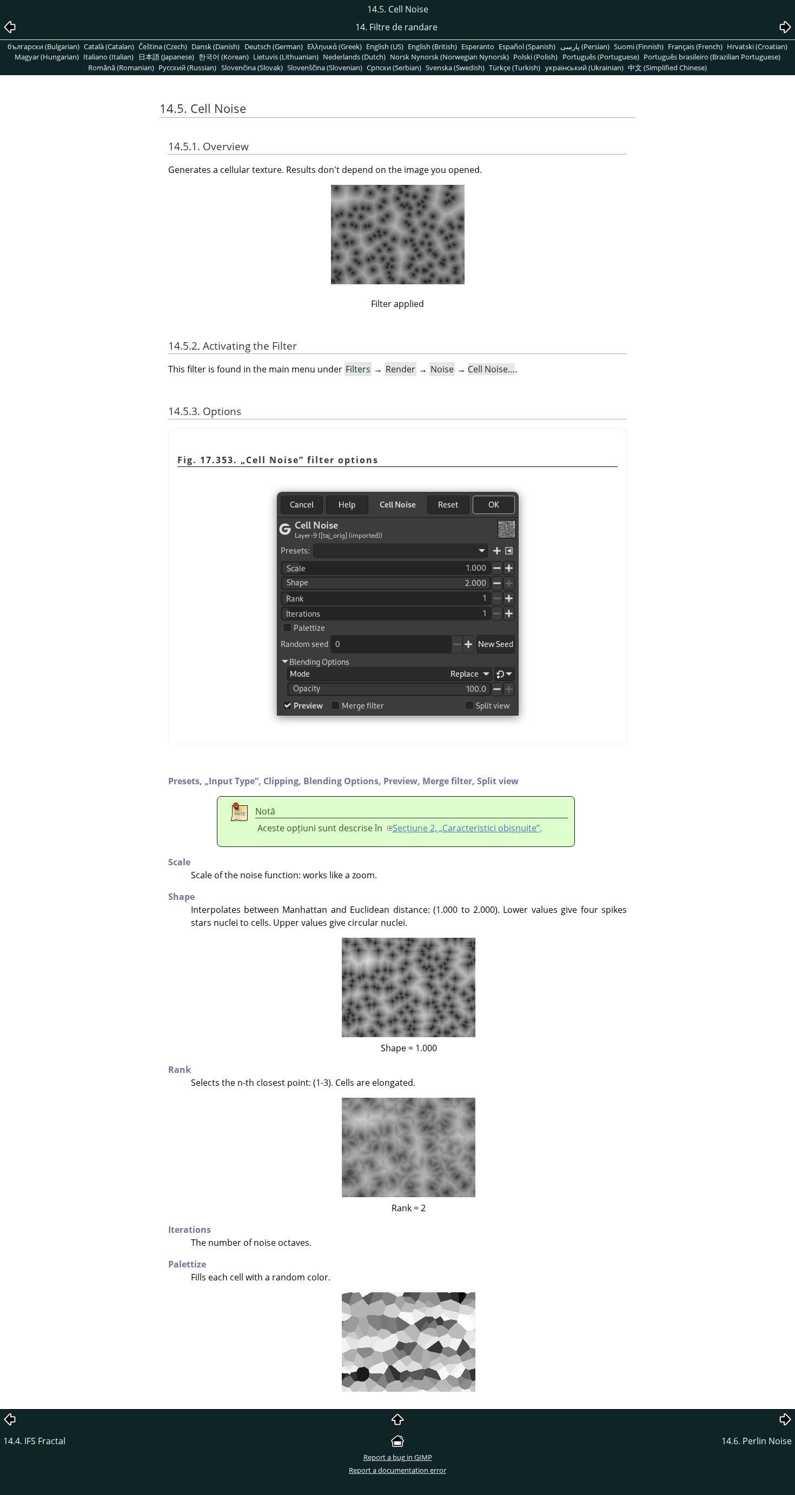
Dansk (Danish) (215, 46)
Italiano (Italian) (108, 57)
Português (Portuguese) (600, 57)
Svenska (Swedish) (455, 67)
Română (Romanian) (121, 67)
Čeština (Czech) (162, 46)
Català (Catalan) (109, 46)
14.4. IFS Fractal (34, 1441)
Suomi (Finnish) (639, 46)
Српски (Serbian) (394, 67)
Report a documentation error (397, 1470)
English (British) (432, 46)
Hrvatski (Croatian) (757, 46)
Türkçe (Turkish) (514, 67)
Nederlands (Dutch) (354, 57)
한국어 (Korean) (223, 57)
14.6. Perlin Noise (756, 1441)
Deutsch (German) (273, 46)
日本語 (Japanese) (166, 57)
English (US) (384, 46)
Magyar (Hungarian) (47, 57)
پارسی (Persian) (585, 46)
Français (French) (695, 46)
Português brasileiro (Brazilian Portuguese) (712, 57)
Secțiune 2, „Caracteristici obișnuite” (466, 828)
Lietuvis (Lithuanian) (286, 57)
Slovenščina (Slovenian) (324, 67)
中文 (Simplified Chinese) (667, 67)
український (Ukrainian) (584, 67)
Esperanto (477, 46)
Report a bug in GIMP (397, 1457)
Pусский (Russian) (187, 67)
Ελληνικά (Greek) (334, 46)
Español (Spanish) (527, 46)
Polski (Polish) (535, 57)
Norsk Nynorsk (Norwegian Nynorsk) (449, 57)
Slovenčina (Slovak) (252, 67)
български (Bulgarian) (44, 46)
